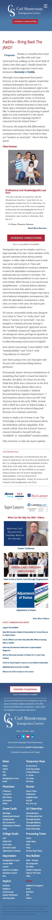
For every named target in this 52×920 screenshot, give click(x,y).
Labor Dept (31, 841)
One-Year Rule (9, 898)
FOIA (28, 889)
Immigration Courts (11, 860)
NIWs (5, 803)
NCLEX (29, 800)
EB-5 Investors (9, 823)
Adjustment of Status (12, 826)
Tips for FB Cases (33, 873)
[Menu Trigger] (45, 6)
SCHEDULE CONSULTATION (25, 21)
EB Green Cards (9, 848)
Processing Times (36, 833)
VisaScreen (30, 794)
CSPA (28, 876)
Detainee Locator (10, 873)
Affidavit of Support (34, 886)
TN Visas (29, 781)
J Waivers (7, 791)
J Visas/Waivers (32, 772)
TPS (27, 895)
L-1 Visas (30, 775)
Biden (5, 766)
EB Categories (32, 863)
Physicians (8, 786)
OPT (4, 838)
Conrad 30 (7, 794)
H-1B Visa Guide (33, 769)
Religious (7, 889)
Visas (28, 848)
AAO (28, 845)
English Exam (32, 797)
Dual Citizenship (33, 829)
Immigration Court (11, 778)
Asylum (7, 881)
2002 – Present (32, 860)
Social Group (8, 892)
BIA (4, 876)
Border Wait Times (34, 851)
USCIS (5, 769)
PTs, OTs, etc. (31, 803)
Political (6, 886)
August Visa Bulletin (10, 627)
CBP (4, 775)
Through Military (33, 823)
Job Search (7, 800)
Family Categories (33, 870)
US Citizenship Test (34, 816)
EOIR (5, 781)
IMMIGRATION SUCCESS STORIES (16, 667)
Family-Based (8, 819)
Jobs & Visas (31, 791)
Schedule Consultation (25, 689)
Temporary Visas (35, 761)
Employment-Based (11, 816)
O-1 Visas (30, 778)
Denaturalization (33, 826)
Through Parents (33, 819)
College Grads (10, 833)
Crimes (6, 867)
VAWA (28, 898)
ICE (4, 772)
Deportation (9, 855)
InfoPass (29, 892)
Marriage (6, 813)
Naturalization (32, 813)
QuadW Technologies (34, 747)
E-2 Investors (31, 766)
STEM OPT (7, 841)
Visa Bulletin (33, 855)
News (6, 761)
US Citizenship (34, 808)
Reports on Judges (10, 870)
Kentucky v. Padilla (25, 72)
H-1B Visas (7, 845)
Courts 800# (8, 863)
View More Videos (41, 618)
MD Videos (7, 797)
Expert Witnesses (10, 895)
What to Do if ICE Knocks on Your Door (18, 672)
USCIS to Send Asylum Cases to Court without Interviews (25, 663)
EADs (5, 829)
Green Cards (10, 808)
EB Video (30, 867)
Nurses (30, 786)
